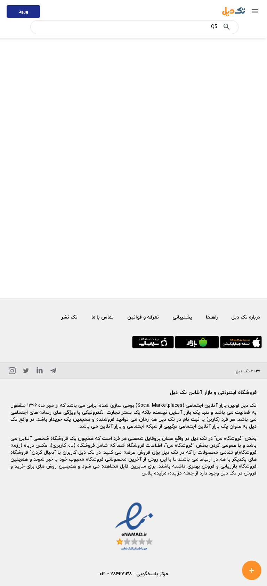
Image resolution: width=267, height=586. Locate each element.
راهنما (212, 317)
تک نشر (69, 317)
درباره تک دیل (245, 317)
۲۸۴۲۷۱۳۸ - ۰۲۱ (115, 573)
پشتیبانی (182, 317)
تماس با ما (102, 317)
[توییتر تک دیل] (26, 372)
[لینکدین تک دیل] (39, 372)
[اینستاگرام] (12, 372)
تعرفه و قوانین (143, 317)
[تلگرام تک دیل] (53, 372)
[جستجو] (227, 28)
